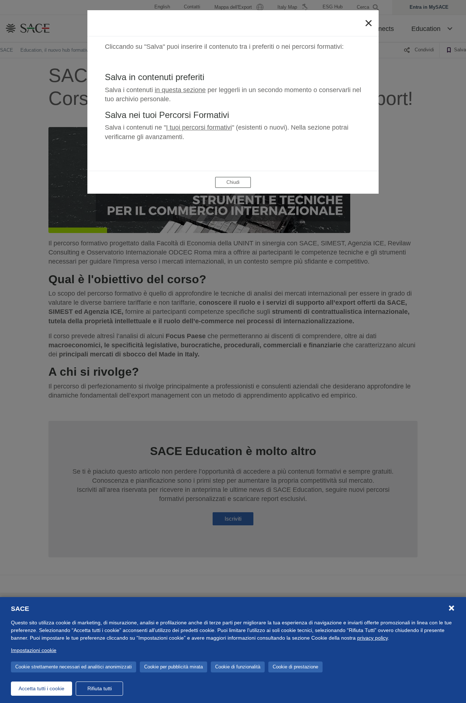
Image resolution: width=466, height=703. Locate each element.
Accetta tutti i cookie (41, 688)
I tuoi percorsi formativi (199, 127)
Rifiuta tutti (99, 688)
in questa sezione (180, 90)
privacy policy (372, 638)
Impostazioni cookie (33, 650)
